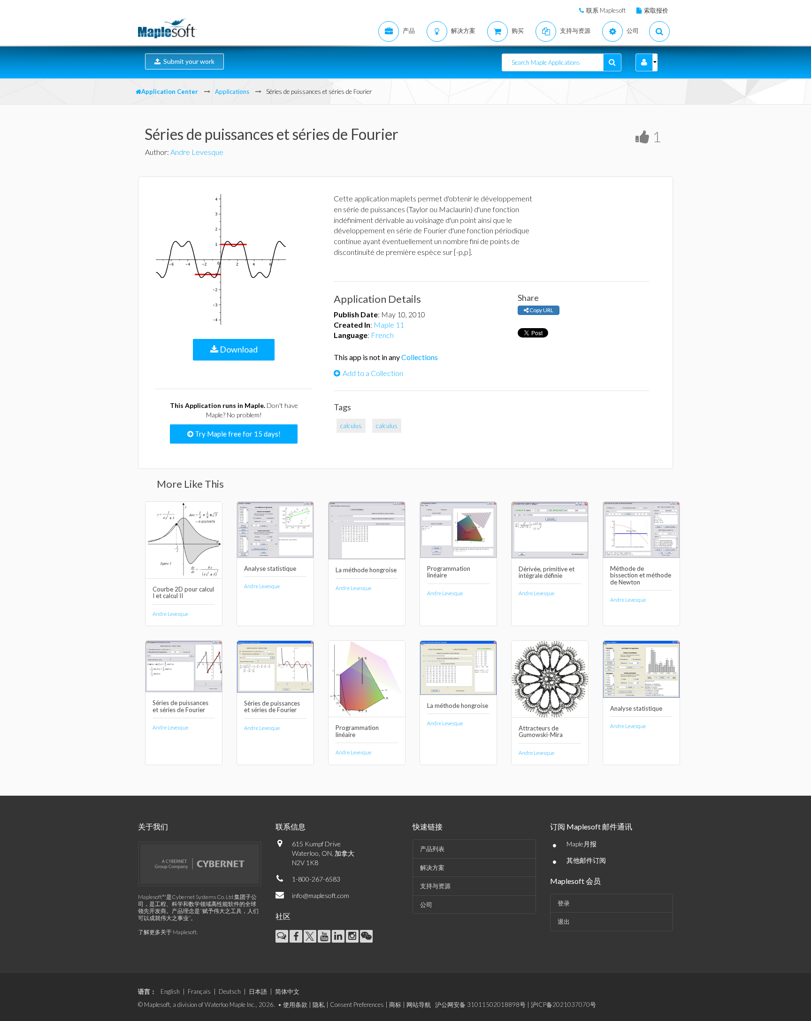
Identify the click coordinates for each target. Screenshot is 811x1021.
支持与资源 (435, 886)
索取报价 (656, 10)
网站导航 (418, 1004)
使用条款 (295, 1004)
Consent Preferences (357, 1004)
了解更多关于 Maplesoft (167, 932)
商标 (395, 1004)
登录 (564, 903)
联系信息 (290, 826)
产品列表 (432, 848)
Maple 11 (389, 324)
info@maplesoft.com (320, 895)
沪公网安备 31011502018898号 (480, 1004)
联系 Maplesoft (606, 10)
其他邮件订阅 (586, 860)
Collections (419, 357)
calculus (351, 426)
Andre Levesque (196, 151)
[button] (644, 62)
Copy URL (540, 310)
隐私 (319, 1004)
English (170, 991)
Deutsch (230, 991)
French (382, 334)
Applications (232, 91)
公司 (426, 904)
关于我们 (153, 826)
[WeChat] (366, 936)
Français (199, 991)
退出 (564, 921)
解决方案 (432, 867)
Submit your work (187, 61)
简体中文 (287, 991)
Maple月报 (581, 844)
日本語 (258, 991)
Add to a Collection (373, 372)
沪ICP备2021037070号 (563, 1004)
